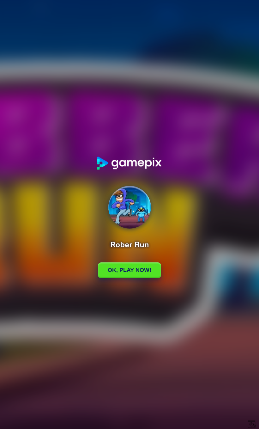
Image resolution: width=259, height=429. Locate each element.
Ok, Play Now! (129, 270)
